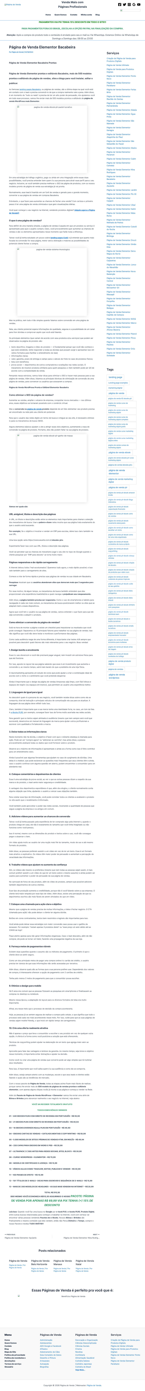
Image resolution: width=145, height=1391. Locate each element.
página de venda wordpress (117, 676)
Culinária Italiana (82, 1361)
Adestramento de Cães (50, 1352)
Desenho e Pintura (48, 1358)
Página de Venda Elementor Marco (121, 323)
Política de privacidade (15, 1355)
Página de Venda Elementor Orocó (121, 240)
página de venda (34, 409)
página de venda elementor (117, 472)
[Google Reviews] (134, 4)
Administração (46, 1340)
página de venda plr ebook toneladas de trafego (118, 655)
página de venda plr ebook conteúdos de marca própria (118, 543)
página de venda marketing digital (121, 480)
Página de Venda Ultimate (118, 65)
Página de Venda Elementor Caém (121, 159)
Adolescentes (46, 1343)
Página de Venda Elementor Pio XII (121, 194)
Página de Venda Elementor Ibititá (121, 319)
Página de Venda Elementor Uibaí (121, 205)
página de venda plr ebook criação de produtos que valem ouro (121, 571)
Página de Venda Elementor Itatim (121, 209)
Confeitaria (80, 1355)
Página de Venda (18, 1260)
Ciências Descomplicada (85, 1343)
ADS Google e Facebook (50, 1346)
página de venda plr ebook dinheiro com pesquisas (121, 606)
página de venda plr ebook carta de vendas (120, 515)
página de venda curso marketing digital (120, 432)
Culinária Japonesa (83, 1364)
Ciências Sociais (82, 1346)
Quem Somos (11, 1343)
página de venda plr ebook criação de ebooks (121, 564)
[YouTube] (138, 4)
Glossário (9, 1367)
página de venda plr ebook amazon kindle (121, 494)
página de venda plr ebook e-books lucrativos (119, 620)
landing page (115, 377)
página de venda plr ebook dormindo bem (118, 613)
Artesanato (45, 1361)
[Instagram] (129, 4)
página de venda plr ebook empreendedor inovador (118, 634)
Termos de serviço (13, 1364)
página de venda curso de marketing (118, 404)
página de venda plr (118, 487)
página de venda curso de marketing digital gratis (118, 425)
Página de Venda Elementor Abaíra (122, 148)
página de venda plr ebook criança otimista (121, 557)
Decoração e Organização (86, 1340)
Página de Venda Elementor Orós (121, 349)
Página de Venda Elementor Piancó (122, 334)
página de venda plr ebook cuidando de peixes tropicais (119, 578)
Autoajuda (44, 1364)
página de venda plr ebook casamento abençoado (118, 522)
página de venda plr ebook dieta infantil (120, 599)
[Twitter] (124, 4)
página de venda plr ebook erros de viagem (120, 648)
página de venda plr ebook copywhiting (118, 550)
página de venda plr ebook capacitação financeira (118, 508)
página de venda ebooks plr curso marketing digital (121, 459)
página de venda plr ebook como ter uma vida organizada (120, 536)
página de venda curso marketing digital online (120, 439)
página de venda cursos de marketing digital (118, 446)
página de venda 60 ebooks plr (120, 398)
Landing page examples (118, 383)
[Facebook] (119, 4)
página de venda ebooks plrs (120, 465)
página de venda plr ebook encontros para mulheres (118, 641)
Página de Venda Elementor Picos (121, 338)
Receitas (79, 1352)
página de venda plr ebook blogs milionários (120, 501)
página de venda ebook (120, 452)
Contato (8, 1346)
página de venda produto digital (120, 662)
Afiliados (43, 1349)
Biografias (44, 1367)
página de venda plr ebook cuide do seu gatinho (120, 585)
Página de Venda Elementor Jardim (122, 190)
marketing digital (115, 388)
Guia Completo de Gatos (50, 1355)
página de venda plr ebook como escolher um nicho (120, 529)
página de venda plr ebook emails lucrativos (120, 627)
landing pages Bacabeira (30, 89)
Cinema (78, 1349)
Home (7, 1340)
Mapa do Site (10, 1352)
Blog (7, 1349)
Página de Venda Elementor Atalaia (122, 110)
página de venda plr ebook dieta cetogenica (120, 592)
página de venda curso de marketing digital (118, 411)
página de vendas (115, 669)
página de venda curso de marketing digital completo (118, 418)
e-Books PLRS (17, 712)
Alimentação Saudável (84, 1358)
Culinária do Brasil (83, 1367)
